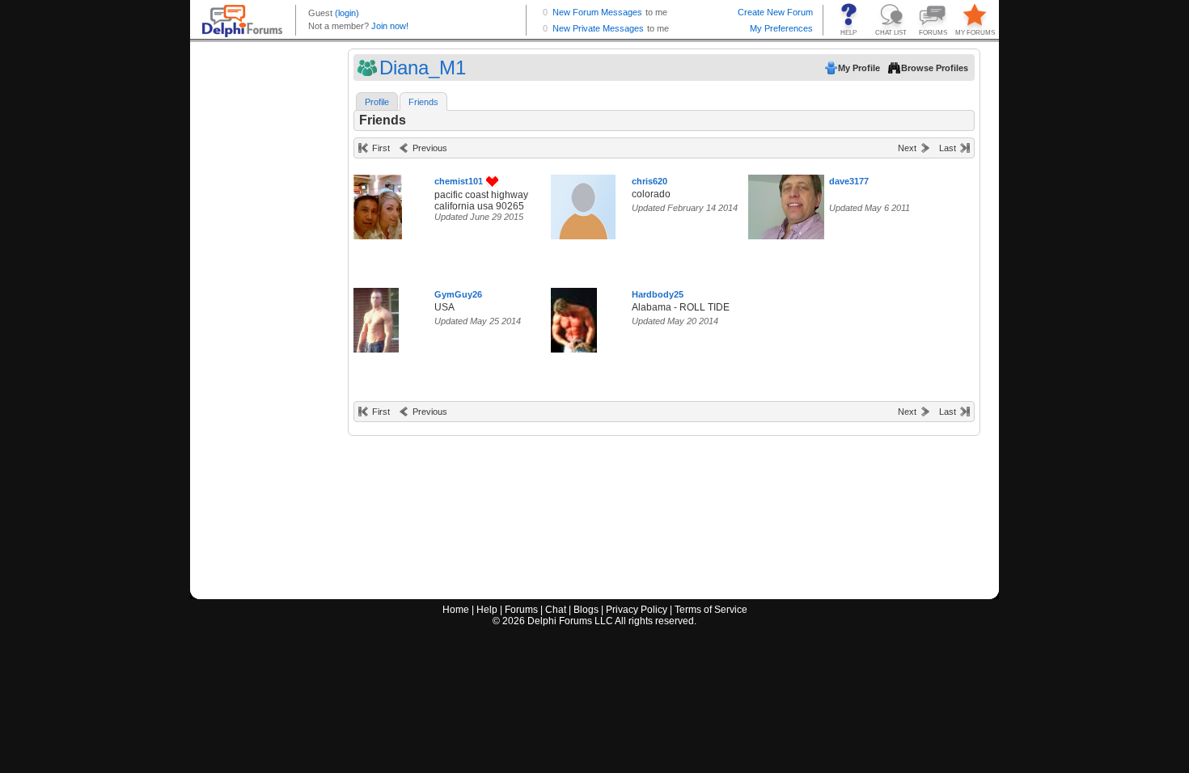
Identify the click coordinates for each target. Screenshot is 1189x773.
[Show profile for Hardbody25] (574, 316)
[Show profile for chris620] (583, 203)
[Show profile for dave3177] (791, 203)
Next (907, 148)
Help (486, 609)
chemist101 (458, 181)
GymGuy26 (458, 294)
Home (455, 609)
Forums (521, 609)
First (381, 148)
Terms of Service (711, 609)
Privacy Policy (636, 609)
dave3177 (849, 181)
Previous (430, 148)
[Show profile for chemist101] (377, 203)
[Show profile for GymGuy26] (376, 316)
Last (947, 148)
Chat (555, 609)
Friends (423, 102)
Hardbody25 (657, 294)
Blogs (586, 609)
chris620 (649, 181)
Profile (377, 102)
